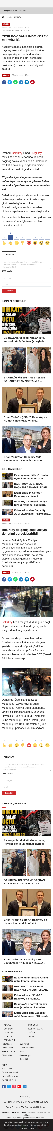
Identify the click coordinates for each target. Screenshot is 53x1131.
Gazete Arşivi (25, 1055)
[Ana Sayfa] (3, 17)
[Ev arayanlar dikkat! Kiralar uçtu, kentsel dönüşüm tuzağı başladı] (26, 320)
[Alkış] (10, 238)
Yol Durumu (26, 1107)
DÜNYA (7, 1025)
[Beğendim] (4, 238)
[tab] (9, 254)
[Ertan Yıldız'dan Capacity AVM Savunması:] (26, 439)
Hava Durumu (8, 1069)
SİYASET (8, 1036)
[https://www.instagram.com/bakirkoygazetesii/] (14, 1086)
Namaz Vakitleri (9, 1080)
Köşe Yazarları (8, 1052)
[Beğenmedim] (22, 238)
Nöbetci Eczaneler (10, 1076)
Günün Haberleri (26, 1048)
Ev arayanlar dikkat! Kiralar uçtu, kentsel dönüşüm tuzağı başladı (24, 339)
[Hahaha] (35, 238)
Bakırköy (17, 152)
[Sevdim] (16, 238)
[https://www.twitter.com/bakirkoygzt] (9, 1086)
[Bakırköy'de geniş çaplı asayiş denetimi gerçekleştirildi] (26, 601)
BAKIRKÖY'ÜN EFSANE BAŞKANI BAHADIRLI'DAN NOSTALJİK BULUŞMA (24, 379)
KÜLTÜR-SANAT (36, 1029)
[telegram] (21, 82)
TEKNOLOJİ (9, 1040)
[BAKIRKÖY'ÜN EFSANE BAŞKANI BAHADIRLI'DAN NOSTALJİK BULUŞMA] (26, 360)
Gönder (9, 290)
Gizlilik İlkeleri (39, 1107)
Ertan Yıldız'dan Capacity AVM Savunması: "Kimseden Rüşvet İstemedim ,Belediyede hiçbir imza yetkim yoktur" (25, 459)
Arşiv (21, 1052)
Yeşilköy (37, 152)
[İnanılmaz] (41, 238)
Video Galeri (7, 1048)
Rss (22, 1097)
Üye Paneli (24, 1044)
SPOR (31, 1036)
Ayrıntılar (23, 1128)
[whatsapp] (15, 82)
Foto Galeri (7, 1044)
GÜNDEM (17, 17)
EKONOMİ (33, 1025)
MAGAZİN (8, 1033)
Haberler (9, 17)
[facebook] (4, 82)
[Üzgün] (47, 238)
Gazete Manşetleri (10, 1072)
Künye (28, 1097)
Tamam (31, 1128)
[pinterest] (32, 82)
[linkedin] (27, 82)
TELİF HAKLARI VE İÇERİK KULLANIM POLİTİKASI (25, 1102)
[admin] (24, 1086)
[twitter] (10, 82)
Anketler (5, 1065)
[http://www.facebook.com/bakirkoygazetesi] (4, 1086)
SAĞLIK (31, 1033)
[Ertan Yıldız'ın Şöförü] (26, 400)
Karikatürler (24, 1059)
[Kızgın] (28, 238)
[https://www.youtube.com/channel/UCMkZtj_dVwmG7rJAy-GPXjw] (19, 1086)
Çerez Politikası (13, 1107)
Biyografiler (7, 1055)
